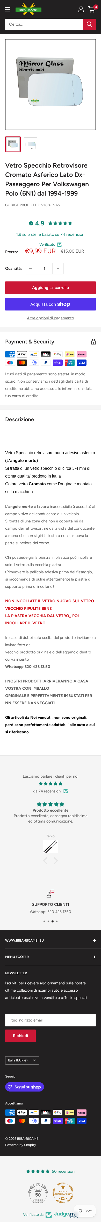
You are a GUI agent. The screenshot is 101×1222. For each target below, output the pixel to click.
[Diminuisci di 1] (30, 268)
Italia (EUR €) (17, 1060)
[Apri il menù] (7, 9)
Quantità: (13, 268)
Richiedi (20, 1035)
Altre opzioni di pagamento (50, 318)
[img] (50, 783)
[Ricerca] (89, 24)
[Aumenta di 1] (58, 268)
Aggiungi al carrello (50, 287)
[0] (91, 9)
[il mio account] (81, 9)
